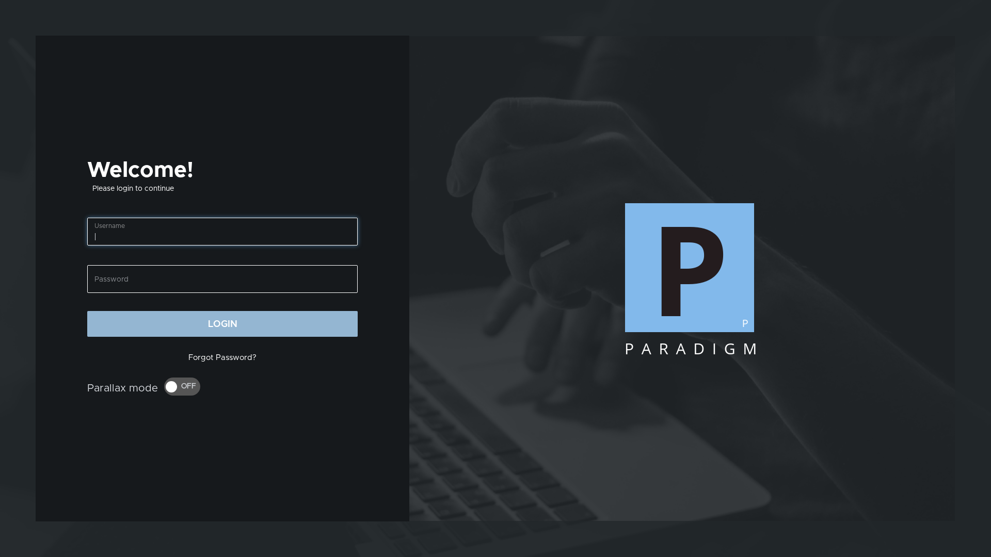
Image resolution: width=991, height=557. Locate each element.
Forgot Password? (222, 358)
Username (109, 226)
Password (111, 279)
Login (222, 324)
